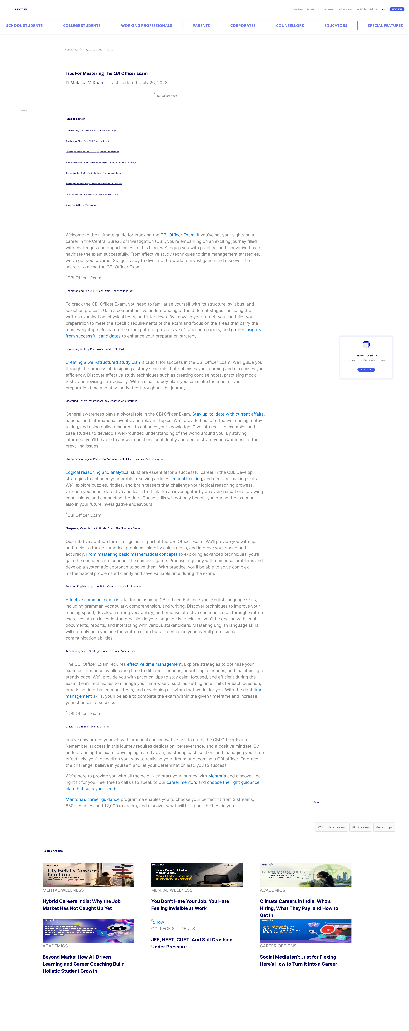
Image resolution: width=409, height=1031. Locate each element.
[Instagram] (22, 117)
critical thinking (187, 478)
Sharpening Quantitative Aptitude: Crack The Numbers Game (93, 173)
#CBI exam (360, 827)
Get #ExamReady (296, 9)
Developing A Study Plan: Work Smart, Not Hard (87, 141)
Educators (335, 25)
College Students (82, 25)
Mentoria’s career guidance (93, 799)
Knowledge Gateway (344, 9)
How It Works (361, 9)
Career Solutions (313, 9)
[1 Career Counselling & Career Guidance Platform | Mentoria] (22, 9)
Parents (201, 25)
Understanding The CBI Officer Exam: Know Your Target (91, 130)
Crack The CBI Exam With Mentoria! (82, 205)
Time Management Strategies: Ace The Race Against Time (92, 194)
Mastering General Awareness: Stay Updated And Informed (92, 152)
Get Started (397, 9)
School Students (24, 25)
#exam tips (384, 827)
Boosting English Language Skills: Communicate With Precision (94, 184)
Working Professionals (146, 25)
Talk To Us (374, 9)
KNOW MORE (366, 369)
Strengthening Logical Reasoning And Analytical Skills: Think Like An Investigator (102, 162)
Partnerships (328, 9)
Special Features (385, 25)
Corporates (243, 25)
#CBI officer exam (331, 827)
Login (384, 9)
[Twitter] (22, 132)
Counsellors (290, 25)
